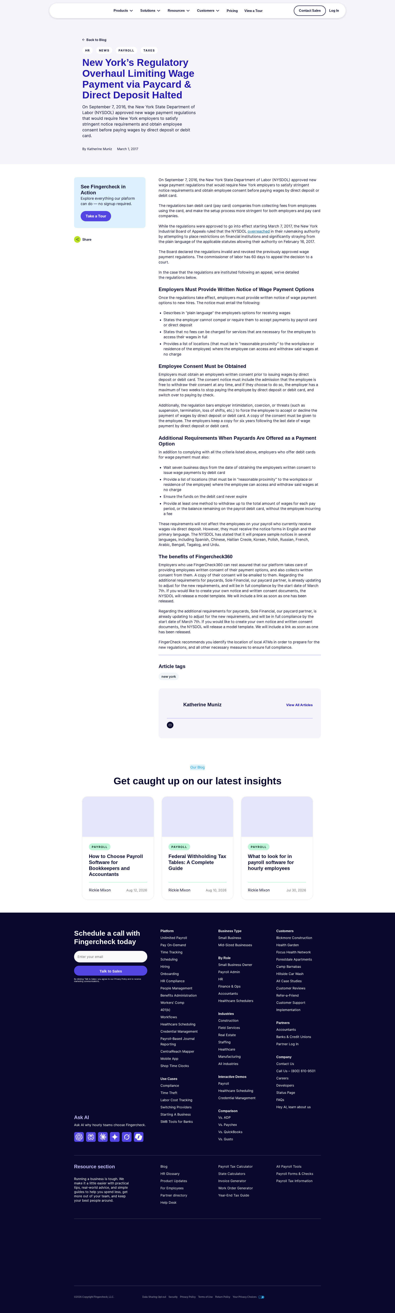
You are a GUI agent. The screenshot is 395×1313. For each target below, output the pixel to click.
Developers (285, 1085)
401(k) (165, 1010)
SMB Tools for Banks (176, 1121)
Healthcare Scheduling (177, 1024)
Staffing (224, 1042)
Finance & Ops (229, 986)
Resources (176, 10)
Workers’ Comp (172, 1002)
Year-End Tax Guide (233, 1195)
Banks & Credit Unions (293, 1037)
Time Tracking (171, 952)
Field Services (229, 1028)
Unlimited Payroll (173, 938)
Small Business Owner (235, 965)
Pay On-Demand (173, 945)
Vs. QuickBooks (230, 1132)
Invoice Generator (232, 1181)
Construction (228, 1020)
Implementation (288, 1010)
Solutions (147, 10)
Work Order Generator (235, 1188)
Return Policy (222, 1297)
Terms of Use (205, 1297)
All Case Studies (289, 981)
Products (121, 10)
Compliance (169, 1085)
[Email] (170, 725)
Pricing (232, 11)
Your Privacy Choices (245, 1297)
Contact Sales (310, 10)
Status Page (285, 1092)
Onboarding (169, 974)
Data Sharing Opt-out (154, 1297)
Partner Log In (287, 1044)
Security (173, 1297)
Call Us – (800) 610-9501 (295, 1071)
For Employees (172, 1188)
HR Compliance (172, 981)
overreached (259, 231)
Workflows (168, 1017)
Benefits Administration (178, 995)
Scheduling (169, 959)
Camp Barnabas (288, 966)
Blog (163, 1166)
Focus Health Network (293, 952)
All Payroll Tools (288, 1166)
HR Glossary (170, 1174)
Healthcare (226, 1049)
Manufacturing (229, 1056)
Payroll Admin (229, 972)
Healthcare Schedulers (235, 1001)
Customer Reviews (290, 988)
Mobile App (169, 1058)
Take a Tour (96, 216)
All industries (228, 1064)
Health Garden (287, 945)
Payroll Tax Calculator (235, 1166)
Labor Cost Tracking (176, 1100)
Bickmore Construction (294, 938)
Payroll (223, 1083)
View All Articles (299, 705)
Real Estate (227, 1035)
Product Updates (173, 1181)
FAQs (280, 1100)
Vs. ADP (224, 1117)
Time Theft (168, 1093)
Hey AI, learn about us (293, 1107)
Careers (282, 1078)
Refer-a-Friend (287, 995)
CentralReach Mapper (177, 1051)
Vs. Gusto (225, 1139)
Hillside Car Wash (289, 974)
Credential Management (179, 1031)
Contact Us (285, 1064)
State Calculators (231, 1174)
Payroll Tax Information (294, 1181)
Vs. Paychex (227, 1125)
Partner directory (173, 1195)
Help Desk (168, 1202)
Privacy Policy (188, 1297)
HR (220, 979)
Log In (334, 10)
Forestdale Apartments (294, 959)
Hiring (165, 966)
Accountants (228, 993)
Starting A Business (175, 1114)
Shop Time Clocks (174, 1066)
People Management (176, 988)
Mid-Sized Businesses (235, 945)
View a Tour (253, 11)
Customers (205, 10)
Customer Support (290, 1002)
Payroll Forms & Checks (294, 1174)
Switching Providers (176, 1107)
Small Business (229, 938)
